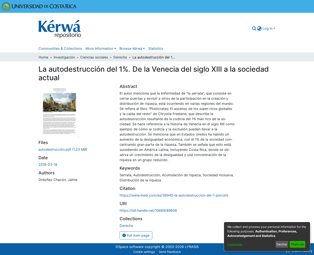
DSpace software (130, 247)
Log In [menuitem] (268, 28)
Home (43, 57)
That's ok (297, 244)
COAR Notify (301, 251)
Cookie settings (144, 252)
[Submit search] (254, 28)
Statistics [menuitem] (155, 48)
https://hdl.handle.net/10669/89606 (148, 210)
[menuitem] (259, 28)
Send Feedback (170, 252)
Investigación (64, 57)
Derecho (120, 57)
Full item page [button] (138, 235)
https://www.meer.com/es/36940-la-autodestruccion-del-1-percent (174, 195)
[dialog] (267, 236)
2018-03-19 (47, 164)
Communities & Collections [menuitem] (60, 48)
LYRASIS (192, 247)
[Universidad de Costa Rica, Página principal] (39, 6)
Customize (234, 244)
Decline (282, 244)
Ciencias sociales (94, 57)
